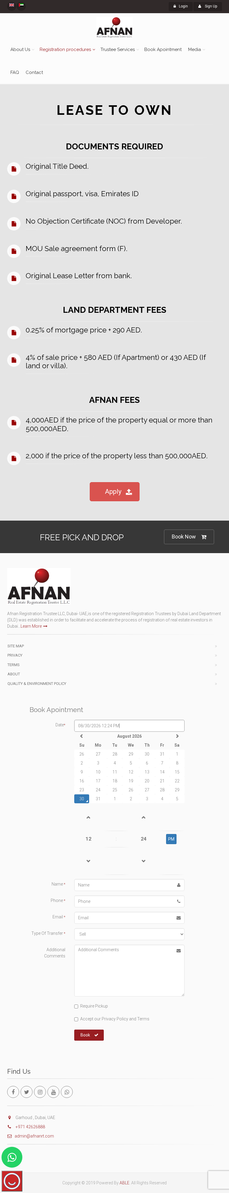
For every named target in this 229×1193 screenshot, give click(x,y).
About (13, 674)
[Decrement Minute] (144, 861)
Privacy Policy (114, 1018)
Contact (34, 72)
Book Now (184, 536)
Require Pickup (94, 1006)
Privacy (14, 655)
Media (194, 49)
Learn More (31, 626)
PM (171, 839)
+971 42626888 (30, 1126)
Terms (13, 665)
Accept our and (114, 1018)
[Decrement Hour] (89, 861)
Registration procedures (65, 49)
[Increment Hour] (89, 817)
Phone (58, 900)
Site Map (15, 646)
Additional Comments (54, 952)
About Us (20, 49)
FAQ (14, 72)
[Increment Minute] (144, 817)
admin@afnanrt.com (34, 1136)
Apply (113, 491)
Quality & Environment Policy (36, 683)
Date (60, 724)
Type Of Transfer (48, 933)
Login (183, 6)
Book (85, 1035)
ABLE (124, 1182)
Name (58, 884)
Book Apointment (163, 49)
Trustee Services (117, 49)
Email (58, 917)
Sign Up (210, 6)
